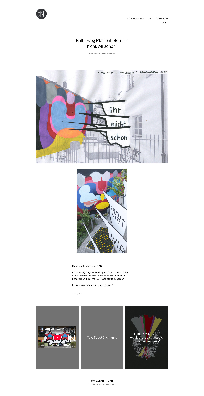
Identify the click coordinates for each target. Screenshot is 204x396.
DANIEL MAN (106, 381)
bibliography (161, 18)
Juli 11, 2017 (77, 294)
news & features (98, 53)
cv (149, 18)
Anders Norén (108, 384)
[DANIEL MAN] (67, 14)
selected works (134, 18)
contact (164, 22)
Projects (111, 53)
